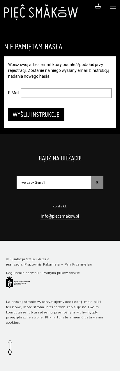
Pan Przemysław (79, 264)
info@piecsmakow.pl (60, 216)
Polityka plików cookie (61, 273)
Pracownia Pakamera (42, 264)
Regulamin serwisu (22, 273)
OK (97, 182)
